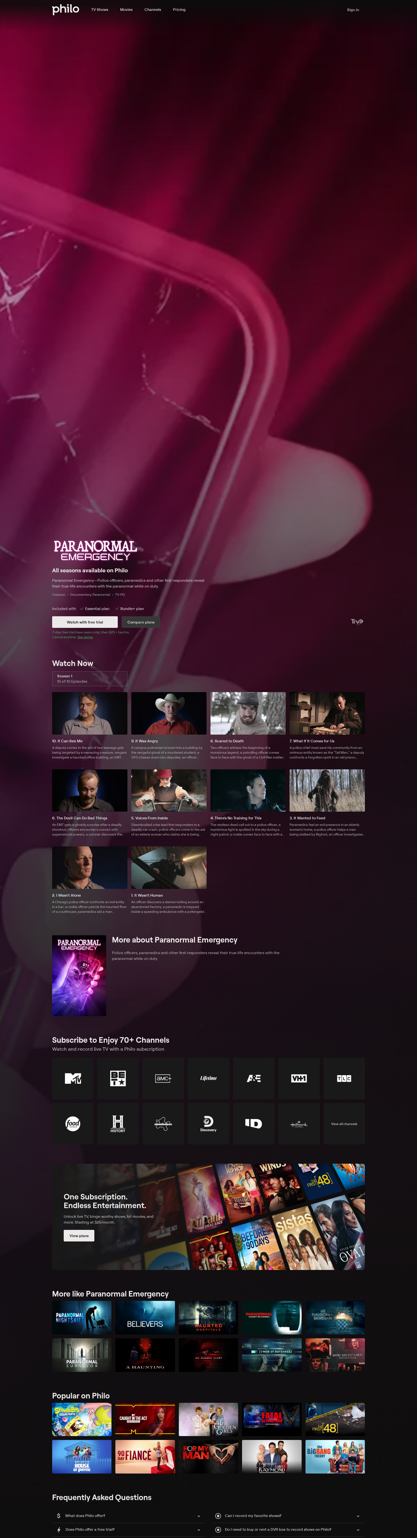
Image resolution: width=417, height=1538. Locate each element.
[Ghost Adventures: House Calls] (335, 1355)
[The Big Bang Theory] (335, 1457)
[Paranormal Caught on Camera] (271, 1317)
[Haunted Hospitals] (208, 1317)
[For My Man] (208, 1457)
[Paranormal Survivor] (81, 1355)
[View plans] (208, 1217)
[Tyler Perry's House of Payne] (81, 1457)
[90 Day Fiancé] (145, 1457)
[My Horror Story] (208, 1355)
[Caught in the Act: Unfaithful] (145, 1419)
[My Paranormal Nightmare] (335, 1317)
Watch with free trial (85, 622)
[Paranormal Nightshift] (81, 1317)
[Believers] (145, 1317)
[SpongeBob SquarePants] (81, 1419)
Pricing (179, 9)
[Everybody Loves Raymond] (271, 1457)
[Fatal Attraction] (271, 1419)
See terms (85, 637)
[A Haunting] (145, 1355)
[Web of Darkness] (271, 1355)
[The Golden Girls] (208, 1419)
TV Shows (99, 9)
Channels (153, 9)
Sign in (353, 9)
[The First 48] (335, 1419)
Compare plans (140, 622)
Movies (126, 9)
